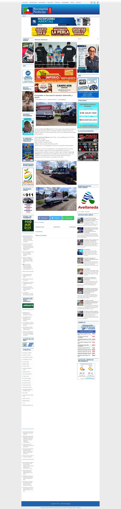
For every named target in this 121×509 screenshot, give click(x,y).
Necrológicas (87, 249)
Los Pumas (25, 378)
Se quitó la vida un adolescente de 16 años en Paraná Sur (91, 240)
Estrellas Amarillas (27, 405)
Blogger (68, 503)
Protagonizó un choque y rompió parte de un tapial (28, 283)
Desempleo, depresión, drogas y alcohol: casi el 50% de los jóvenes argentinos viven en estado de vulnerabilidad (28, 439)
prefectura (25, 398)
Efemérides (25, 400)
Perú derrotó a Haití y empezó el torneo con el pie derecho (28, 328)
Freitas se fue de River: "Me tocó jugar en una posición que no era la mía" (28, 489)
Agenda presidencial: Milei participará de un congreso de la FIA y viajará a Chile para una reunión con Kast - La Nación (28, 238)
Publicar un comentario (40, 235)
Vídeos (72, 2)
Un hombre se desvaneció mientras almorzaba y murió (54, 96)
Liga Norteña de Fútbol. (28, 395)
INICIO (24, 16)
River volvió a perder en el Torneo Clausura (28, 456)
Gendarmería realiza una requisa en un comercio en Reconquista (90, 278)
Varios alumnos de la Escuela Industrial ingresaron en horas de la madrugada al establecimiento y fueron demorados (91, 230)
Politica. (25, 366)
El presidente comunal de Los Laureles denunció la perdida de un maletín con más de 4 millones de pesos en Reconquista (91, 291)
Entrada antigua (72, 226)
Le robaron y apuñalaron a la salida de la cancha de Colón (28, 294)
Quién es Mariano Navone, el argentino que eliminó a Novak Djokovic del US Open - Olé (28, 260)
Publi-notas (25, 385)
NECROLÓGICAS (33, 2)
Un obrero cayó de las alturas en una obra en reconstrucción (91, 312)
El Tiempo (82, 364)
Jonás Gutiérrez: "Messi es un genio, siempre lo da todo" (28, 324)
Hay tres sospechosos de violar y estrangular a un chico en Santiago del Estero (28, 333)
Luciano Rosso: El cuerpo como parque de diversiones (28, 445)
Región (24, 364)
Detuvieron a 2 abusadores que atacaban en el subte (27, 313)
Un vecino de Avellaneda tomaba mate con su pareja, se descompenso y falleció (91, 219)
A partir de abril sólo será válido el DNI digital (27, 275)
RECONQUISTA (42, 2)
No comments (62, 99)
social (24, 361)
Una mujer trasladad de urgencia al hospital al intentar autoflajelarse (91, 259)
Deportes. (25, 371)
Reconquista (26, 374)
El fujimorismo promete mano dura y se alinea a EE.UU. (28, 433)
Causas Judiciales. (27, 368)
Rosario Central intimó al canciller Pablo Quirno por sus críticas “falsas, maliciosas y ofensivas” (28, 451)
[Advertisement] (27, 417)
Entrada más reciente (39, 226)
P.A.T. (24, 392)
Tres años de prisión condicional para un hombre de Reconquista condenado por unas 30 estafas (91, 302)
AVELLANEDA (50, 2)
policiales (25, 355)
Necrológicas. (26, 357)
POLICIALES (25, 2)
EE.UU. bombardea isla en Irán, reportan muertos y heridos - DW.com (28, 253)
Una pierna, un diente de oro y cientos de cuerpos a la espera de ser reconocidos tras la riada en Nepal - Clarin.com (28, 246)
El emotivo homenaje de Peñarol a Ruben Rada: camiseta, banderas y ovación (28, 483)
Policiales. (25, 352)
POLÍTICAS (78, 2)
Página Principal (57, 226)
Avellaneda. (25, 359)
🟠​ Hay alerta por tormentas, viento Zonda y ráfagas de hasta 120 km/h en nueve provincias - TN (28, 267)
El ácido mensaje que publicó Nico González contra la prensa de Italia (28, 478)
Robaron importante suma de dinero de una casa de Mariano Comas (28, 288)
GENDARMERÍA (65, 2)
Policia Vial (25, 382)
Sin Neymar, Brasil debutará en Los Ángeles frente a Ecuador (27, 318)
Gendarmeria (26, 387)
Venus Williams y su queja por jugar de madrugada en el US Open (27, 472)
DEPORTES (57, 2)
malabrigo (25, 380)
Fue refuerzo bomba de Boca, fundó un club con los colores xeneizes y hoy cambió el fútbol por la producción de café (28, 465)
